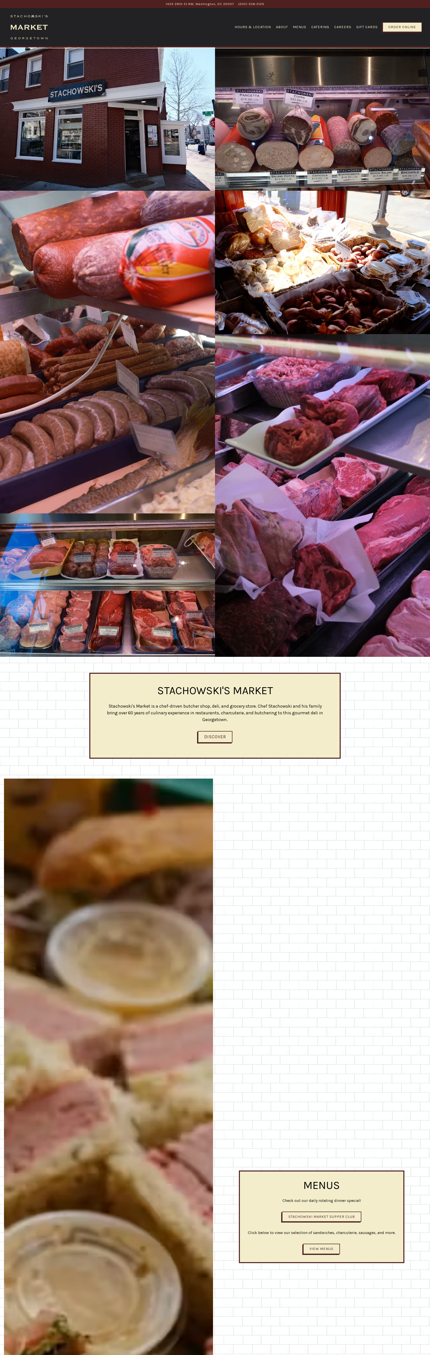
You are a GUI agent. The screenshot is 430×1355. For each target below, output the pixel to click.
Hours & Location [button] (253, 27)
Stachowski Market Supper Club (321, 1217)
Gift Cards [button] (367, 27)
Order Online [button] (402, 27)
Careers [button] (342, 27)
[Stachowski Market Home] (29, 27)
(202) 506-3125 (251, 4)
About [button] (282, 27)
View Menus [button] (321, 1249)
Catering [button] (320, 27)
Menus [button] (299, 27)
